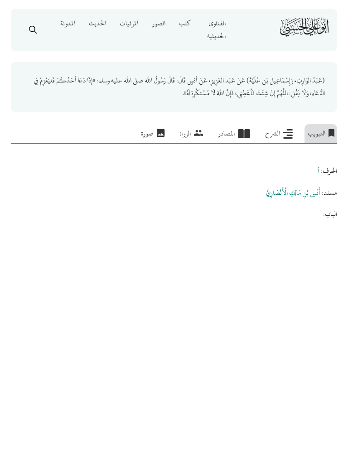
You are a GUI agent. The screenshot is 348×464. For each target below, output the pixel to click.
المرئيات (129, 23)
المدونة (67, 23)
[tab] (321, 133)
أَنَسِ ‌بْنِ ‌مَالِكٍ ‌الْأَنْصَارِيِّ (293, 193)
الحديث (97, 23)
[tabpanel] (174, 182)
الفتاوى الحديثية (216, 29)
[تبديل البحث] (33, 30)
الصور (158, 23)
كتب (185, 23)
